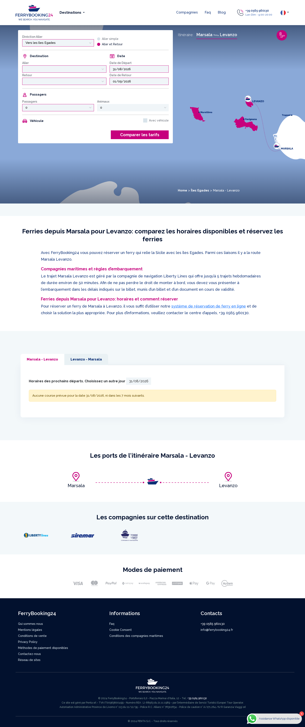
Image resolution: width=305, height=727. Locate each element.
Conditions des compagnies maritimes (136, 636)
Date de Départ (121, 63)
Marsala (76, 485)
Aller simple (110, 38)
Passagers (29, 101)
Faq (208, 12)
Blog (222, 12)
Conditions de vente (32, 636)
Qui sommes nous (30, 623)
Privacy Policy (28, 642)
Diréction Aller (32, 36)
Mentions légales (30, 629)
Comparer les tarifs (139, 134)
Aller (25, 63)
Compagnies (187, 12)
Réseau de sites (29, 660)
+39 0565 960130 (257, 10)
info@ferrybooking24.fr (217, 629)
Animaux (103, 101)
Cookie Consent (120, 629)
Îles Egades (200, 190)
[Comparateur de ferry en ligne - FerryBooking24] (34, 12)
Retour (27, 75)
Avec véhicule (159, 120)
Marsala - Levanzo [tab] (42, 359)
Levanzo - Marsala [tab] (86, 359)
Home (182, 190)
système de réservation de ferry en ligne (208, 306)
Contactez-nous (29, 654)
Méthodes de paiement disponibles (43, 648)
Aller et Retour (112, 44)
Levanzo (228, 485)
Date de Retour (120, 75)
